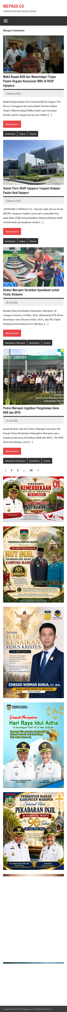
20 (31, 470)
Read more (11, 124)
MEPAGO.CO (13, 6)
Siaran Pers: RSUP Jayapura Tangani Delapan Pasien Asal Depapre (31, 190)
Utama (33, 133)
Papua (22, 133)
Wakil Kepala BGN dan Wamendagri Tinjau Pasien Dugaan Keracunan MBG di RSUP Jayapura (29, 81)
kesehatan (10, 133)
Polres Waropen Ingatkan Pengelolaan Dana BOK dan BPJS (31, 410)
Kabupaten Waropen (15, 342)
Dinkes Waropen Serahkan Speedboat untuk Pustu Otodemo (31, 292)
